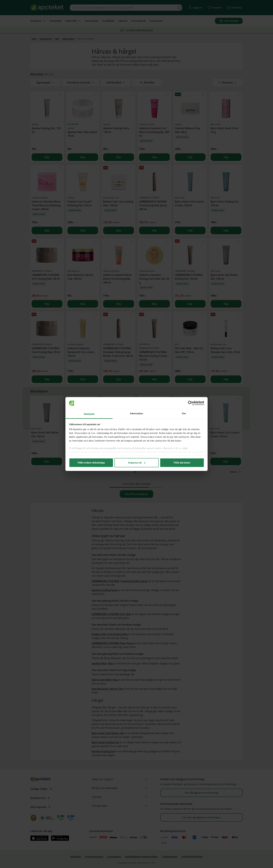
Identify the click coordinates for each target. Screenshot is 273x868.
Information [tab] (136, 413)
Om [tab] (184, 413)
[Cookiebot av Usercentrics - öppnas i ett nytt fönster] (190, 403)
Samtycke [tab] (89, 414)
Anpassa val (135, 462)
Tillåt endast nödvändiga (91, 462)
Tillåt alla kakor (181, 462)
